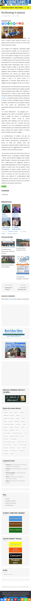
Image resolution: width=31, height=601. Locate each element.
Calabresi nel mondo (9, 415)
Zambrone (6, 453)
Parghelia (12, 430)
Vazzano (24, 447)
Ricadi (22, 436)
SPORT (16, 231)
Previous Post (8, 287)
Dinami (23, 418)
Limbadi (11, 427)
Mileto (23, 427)
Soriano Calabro (23, 444)
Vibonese (6, 450)
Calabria (3, 98)
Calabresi (22, 412)
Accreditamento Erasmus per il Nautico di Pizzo (8, 251)
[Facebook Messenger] (14, 23)
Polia (26, 433)
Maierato (17, 427)
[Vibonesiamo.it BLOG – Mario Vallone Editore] (15, 3)
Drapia (5, 421)
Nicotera (6, 430)
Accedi (7, 498)
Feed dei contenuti (11, 501)
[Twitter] (5, 23)
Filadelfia (16, 421)
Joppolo (6, 427)
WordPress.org (9, 505)
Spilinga (6, 447)
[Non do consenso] (29, 596)
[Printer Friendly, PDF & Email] (3, 187)
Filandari (23, 421)
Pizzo (18, 51)
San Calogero (13, 439)
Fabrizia (11, 421)
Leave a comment (12, 233)
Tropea (19, 447)
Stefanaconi (12, 447)
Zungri (12, 453)
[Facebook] (3, 23)
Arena (10, 412)
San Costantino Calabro (10, 441)
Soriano (15, 444)
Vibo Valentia (13, 450)
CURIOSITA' (11, 231)
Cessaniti (17, 418)
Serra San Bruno (8, 444)
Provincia (6, 436)
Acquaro (6, 412)
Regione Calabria (14, 436)
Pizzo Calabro (7, 433)
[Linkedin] (8, 23)
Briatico (16, 412)
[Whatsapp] (11, 23)
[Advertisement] (14, 315)
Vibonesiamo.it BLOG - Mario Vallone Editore (12, 7)
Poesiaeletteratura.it (17, 433)
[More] (22, 23)
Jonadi (24, 424)
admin (13, 16)
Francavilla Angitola (9, 424)
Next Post (21, 287)
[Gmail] (17, 23)
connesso (11, 299)
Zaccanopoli (21, 450)
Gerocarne (18, 424)
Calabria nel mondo (9, 418)
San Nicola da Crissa (22, 441)
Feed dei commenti (11, 503)
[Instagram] (19, 23)
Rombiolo (6, 439)
